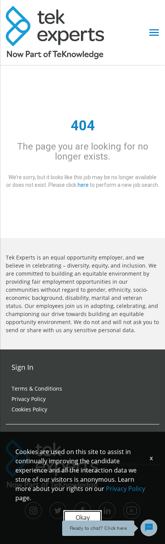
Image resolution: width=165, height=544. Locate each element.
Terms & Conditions (37, 388)
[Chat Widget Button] (148, 527)
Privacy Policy (29, 399)
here (83, 185)
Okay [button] (83, 517)
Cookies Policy (29, 409)
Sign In (22, 367)
